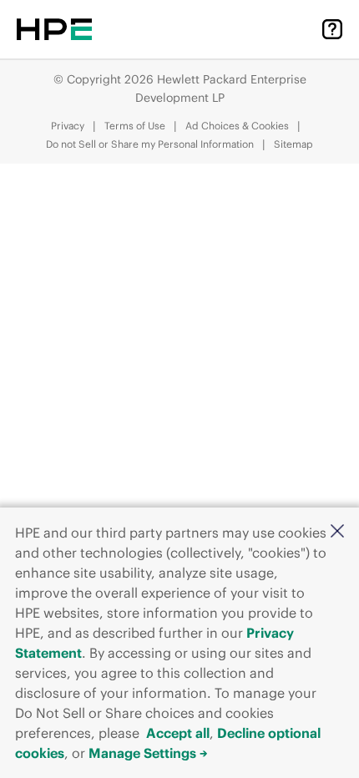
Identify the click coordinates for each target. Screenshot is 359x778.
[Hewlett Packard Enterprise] (54, 29)
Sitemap (293, 144)
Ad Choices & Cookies (237, 125)
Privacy (67, 125)
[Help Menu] (332, 29)
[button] (337, 532)
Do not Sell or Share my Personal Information (150, 144)
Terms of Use (134, 125)
